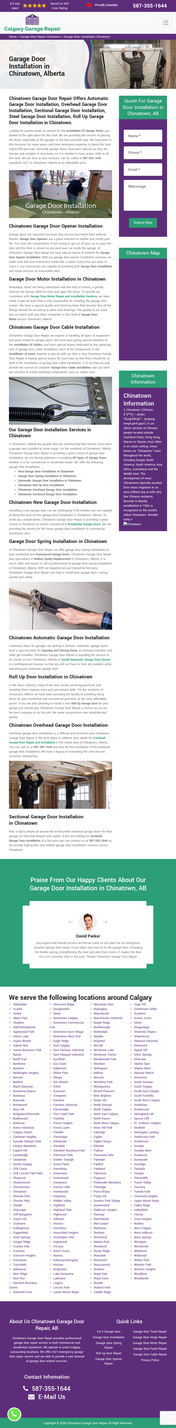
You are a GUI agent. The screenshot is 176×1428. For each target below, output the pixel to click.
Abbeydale (20, 1004)
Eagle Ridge (61, 1041)
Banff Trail (19, 1059)
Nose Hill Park (103, 1128)
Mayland (99, 1041)
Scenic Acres (142, 1018)
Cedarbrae (19, 1160)
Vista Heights (143, 1219)
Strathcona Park (144, 1137)
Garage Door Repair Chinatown (40, 37)
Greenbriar (60, 1169)
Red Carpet (101, 1224)
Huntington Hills (63, 1237)
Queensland (101, 1205)
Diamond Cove (22, 1292)
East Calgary (61, 1045)
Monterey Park (103, 1082)
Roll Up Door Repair (108, 1353)
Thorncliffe (141, 1178)
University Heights (146, 1196)
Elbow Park (60, 1073)
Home (13, 37)
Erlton (57, 1087)
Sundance (140, 1155)
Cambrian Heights (24, 1137)
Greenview (60, 1173)
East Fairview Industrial (68, 1050)
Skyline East (142, 1064)
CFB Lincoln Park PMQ (28, 1173)
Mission (99, 1077)
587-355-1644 (150, 6)
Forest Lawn (61, 1128)
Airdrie (17, 1014)
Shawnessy (141, 1036)
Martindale (100, 1032)
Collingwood (21, 1228)
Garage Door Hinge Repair (150, 1337)
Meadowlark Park (105, 1059)
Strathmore (141, 1141)
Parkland (99, 1169)
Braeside (19, 1100)
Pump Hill (100, 1196)
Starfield (139, 1128)
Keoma (58, 1256)
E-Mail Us (51, 1397)
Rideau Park (101, 1242)
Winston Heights (145, 1269)
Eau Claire (59, 1064)
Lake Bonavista (63, 1274)
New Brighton (102, 1096)
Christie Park (21, 1201)
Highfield (59, 1205)
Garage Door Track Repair (150, 1332)
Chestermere (21, 1187)
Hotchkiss (59, 1228)
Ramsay (99, 1214)
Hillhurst (58, 1219)
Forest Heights (63, 1123)
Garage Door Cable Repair (150, 1354)
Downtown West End (66, 1036)
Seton (138, 1023)
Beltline (18, 1082)
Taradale (139, 1169)
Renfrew (99, 1233)
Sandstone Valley (145, 1009)
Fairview (58, 1100)
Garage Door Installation (108, 1337)
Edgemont (59, 1068)
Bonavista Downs (24, 1091)
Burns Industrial (23, 1128)
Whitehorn (140, 1251)
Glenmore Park (63, 1155)
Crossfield (19, 1265)
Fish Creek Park (63, 1114)
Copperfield (20, 1233)
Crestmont (20, 1260)
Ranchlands (101, 1219)
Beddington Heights (26, 1073)
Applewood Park (23, 1032)
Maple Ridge (102, 1023)
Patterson (100, 1173)
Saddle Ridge (102, 1292)
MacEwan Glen (103, 1004)
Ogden (98, 1137)
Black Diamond (23, 1087)
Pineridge (100, 1187)
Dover (57, 1014)
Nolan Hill (100, 1100)
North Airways (103, 1105)
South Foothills (144, 1096)
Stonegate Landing (146, 1132)
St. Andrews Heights (147, 1123)
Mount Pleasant (104, 1091)
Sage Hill (140, 1004)
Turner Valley (142, 1182)
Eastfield (59, 1059)
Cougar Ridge (21, 1242)
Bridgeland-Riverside (26, 1114)
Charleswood (21, 1182)
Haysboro (59, 1196)
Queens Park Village (107, 1201)
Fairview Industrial (65, 1105)
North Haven (102, 1119)
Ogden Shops (102, 1141)
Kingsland (59, 1269)
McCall (98, 1045)
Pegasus (99, 1178)
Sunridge (140, 1164)
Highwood (59, 1214)
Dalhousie (19, 1269)
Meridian (99, 1064)
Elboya (57, 1077)
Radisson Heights (105, 1210)
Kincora (58, 1265)
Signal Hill (140, 1050)
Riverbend (100, 1246)
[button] (74, 922)
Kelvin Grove (61, 1251)
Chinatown (20, 1192)
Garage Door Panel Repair (150, 1349)
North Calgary (102, 1109)
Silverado (140, 1059)
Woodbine (140, 1274)
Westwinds (141, 1246)
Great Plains (61, 1164)
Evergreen (59, 1096)
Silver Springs (143, 1055)
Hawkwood (60, 1192)
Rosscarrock (102, 1265)
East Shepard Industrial (68, 1055)
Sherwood (140, 1045)
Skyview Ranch (144, 1073)
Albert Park (20, 1018)
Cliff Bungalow (22, 1214)
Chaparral (19, 1178)
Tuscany (139, 1187)
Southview (141, 1105)
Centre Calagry (22, 1164)
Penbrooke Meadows (107, 1182)
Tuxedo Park (142, 1192)
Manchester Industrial (108, 1018)
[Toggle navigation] (166, 22)
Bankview (19, 1064)
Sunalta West (142, 1151)
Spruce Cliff (141, 1119)
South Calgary (143, 1087)
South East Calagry (146, 1091)
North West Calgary (106, 1123)
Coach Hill (19, 1219)
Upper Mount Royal (146, 1201)
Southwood (141, 1109)
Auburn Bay (20, 1045)
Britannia (19, 1123)
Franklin (58, 1132)
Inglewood (60, 1242)
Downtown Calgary (65, 1018)
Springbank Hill (144, 1114)
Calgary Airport (22, 1132)
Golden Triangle (63, 1160)
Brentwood (20, 1105)
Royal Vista (101, 1278)
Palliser (98, 1151)
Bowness (19, 1096)
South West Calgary (147, 1100)
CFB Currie (20, 1169)
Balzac (17, 1055)
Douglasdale (61, 1009)
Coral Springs (21, 1237)
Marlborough (102, 1027)
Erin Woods (60, 1082)
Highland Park (62, 1210)
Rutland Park (102, 1288)
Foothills (58, 1119)
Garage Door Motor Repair (150, 1343)
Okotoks (99, 1146)
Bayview (18, 1068)
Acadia (17, 1009)
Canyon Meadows (24, 1146)
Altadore (18, 1023)
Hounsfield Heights (65, 1233)
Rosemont (100, 1260)
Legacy (58, 1283)
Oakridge (99, 1132)
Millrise (98, 1073)
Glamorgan (60, 1137)
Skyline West (142, 1068)
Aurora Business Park (27, 1050)
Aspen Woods (22, 1041)
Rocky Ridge (102, 1251)
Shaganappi (141, 1027)
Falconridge (61, 1109)
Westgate (140, 1242)
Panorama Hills (104, 1155)
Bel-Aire (18, 1077)
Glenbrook (59, 1141)
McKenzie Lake (104, 1050)
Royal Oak (100, 1274)
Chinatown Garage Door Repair (87, 1423)
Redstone (100, 1228)
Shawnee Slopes (145, 1032)
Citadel (17, 1205)
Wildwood (140, 1256)
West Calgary (142, 1228)
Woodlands (141, 1278)
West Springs (142, 1237)
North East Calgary (106, 1114)
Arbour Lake (21, 1036)
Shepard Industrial (146, 1041)
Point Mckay (102, 1192)
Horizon (58, 1224)
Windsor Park (142, 1265)
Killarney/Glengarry (65, 1260)
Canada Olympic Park (27, 1141)
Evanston (59, 1091)
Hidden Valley (62, 1201)
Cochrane (19, 1224)
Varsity (138, 1214)
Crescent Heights (24, 1256)
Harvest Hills (61, 1187)
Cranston (19, 1251)
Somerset (140, 1077)
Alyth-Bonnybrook (24, 1027)
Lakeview (59, 1278)
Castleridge (20, 1155)
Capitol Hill (20, 1151)
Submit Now (143, 222)
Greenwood (60, 1178)
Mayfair (98, 1036)
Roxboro (99, 1269)
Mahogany (100, 1009)
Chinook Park (21, 1196)
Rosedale (100, 1256)
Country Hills (21, 1246)
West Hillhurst (143, 1233)
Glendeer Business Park (69, 1151)
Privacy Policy (150, 1360)
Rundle (98, 1283)
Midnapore (100, 1068)
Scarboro (140, 1014)
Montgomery (102, 1087)
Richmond (100, 1237)
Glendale (59, 1146)
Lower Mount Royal (66, 1292)
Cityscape (19, 1210)
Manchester (101, 1014)
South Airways (143, 1082)
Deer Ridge (20, 1274)
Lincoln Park (61, 1288)
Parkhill (98, 1164)
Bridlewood (20, 1119)
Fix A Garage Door (109, 1332)
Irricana (58, 1246)
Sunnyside (141, 1160)
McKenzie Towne (105, 1055)
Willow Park (141, 1260)
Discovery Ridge (63, 1004)
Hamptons (60, 1182)
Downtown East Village (68, 1032)
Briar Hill (18, 1109)
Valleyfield (140, 1210)
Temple (139, 1173)
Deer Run (19, 1278)
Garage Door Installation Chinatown (87, 37)
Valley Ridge (142, 1205)
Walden (139, 1224)
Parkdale (99, 1160)
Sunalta (139, 1146)
